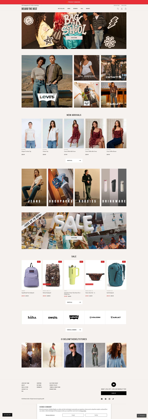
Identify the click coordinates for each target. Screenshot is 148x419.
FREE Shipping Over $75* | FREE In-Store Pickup (30, 5)
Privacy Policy (83, 411)
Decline (96, 415)
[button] (117, 8)
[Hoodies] (87, 187)
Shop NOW (74, 237)
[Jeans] (34, 187)
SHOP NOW (74, 37)
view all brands (72, 329)
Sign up (114, 393)
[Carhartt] (113, 68)
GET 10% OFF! (7, 414)
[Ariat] (113, 95)
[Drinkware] (113, 187)
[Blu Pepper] (86, 68)
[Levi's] (47, 81)
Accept (73, 415)
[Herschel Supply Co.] (86, 95)
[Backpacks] (60, 187)
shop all (69, 160)
